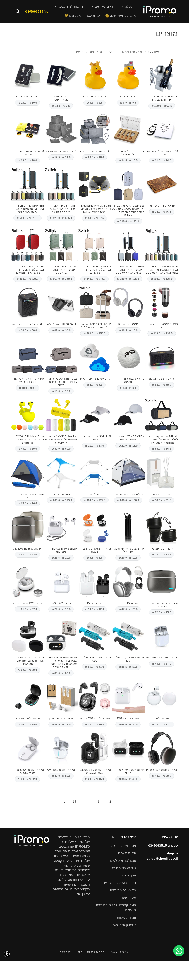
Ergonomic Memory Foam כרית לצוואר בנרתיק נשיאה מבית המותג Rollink (96, 208)
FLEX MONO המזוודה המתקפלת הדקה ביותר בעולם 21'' (98, 269)
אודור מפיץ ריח (161, 494)
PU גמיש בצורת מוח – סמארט (132, 380)
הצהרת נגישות (126, 917)
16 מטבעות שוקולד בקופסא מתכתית (162, 153)
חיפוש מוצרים (127, 853)
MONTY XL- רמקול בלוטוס (27, 324)
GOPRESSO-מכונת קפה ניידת (164, 326)
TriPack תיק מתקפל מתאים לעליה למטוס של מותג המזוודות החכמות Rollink (162, 439)
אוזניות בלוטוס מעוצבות (27, 718)
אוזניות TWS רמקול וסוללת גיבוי (129, 659)
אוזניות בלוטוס (161, 718)
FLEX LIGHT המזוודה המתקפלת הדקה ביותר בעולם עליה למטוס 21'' (130, 269)
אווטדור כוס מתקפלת (161, 548)
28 (74, 801)
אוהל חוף (95, 494)
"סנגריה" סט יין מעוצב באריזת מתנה (65, 98)
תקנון (80, 952)
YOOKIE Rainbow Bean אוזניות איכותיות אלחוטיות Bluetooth (30, 439)
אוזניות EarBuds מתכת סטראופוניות (165, 605)
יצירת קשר (66, 952)
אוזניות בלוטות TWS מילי (61, 770)
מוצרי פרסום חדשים (123, 846)
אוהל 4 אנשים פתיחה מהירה (128, 494)
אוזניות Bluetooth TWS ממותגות (65, 550)
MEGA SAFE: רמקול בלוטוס (61, 324)
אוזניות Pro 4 (94, 603)
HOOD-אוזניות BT (128, 324)
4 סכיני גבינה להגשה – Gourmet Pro (132, 153)
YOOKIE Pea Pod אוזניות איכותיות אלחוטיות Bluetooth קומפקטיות (61, 439)
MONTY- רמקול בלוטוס (161, 378)
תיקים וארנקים (126, 875)
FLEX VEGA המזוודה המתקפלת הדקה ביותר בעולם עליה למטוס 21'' (29, 269)
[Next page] (65, 802)
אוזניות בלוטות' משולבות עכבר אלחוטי (30, 771)
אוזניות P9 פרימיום (128, 603)
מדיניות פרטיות (95, 952)
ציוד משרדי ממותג (124, 868)
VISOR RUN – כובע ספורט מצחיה (95, 438)
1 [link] (122, 802)
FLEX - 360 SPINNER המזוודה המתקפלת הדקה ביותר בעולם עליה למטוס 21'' (161, 269)
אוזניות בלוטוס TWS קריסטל (94, 718)
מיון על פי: (152, 52)
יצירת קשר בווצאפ (124, 925)
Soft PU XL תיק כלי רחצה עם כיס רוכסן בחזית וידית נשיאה (62, 381)
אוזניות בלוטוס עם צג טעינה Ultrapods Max (95, 771)
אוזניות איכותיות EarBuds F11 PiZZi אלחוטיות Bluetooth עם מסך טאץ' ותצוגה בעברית (63, 662)
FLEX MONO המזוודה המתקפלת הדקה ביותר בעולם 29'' (64, 269)
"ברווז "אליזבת (128, 96)
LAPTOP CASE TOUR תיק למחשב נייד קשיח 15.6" (95, 326)
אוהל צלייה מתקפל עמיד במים (30, 496)
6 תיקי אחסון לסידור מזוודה (94, 151)
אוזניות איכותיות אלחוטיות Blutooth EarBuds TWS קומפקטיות (30, 660)
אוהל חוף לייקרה (61, 494)
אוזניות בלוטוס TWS (128, 718)
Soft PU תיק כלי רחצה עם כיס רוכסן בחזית (29, 380)
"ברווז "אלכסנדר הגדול (94, 96)
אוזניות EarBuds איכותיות (27, 548)
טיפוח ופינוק (128, 897)
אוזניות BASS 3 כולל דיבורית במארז (95, 550)
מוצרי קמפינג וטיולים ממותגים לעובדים (116, 907)
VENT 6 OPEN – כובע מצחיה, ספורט (132, 438)
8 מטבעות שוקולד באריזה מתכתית (30, 153)
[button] (129, 6)
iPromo (114, 952)
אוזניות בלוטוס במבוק (61, 718)
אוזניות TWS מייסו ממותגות (161, 657)
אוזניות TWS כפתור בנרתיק (27, 603)
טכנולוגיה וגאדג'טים (123, 860)
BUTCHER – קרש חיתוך (161, 205)
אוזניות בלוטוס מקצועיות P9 (161, 770)
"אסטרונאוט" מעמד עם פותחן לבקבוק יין (165, 98)
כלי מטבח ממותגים (123, 890)
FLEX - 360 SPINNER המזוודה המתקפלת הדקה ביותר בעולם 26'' (63, 208)
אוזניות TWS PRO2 (61, 603)
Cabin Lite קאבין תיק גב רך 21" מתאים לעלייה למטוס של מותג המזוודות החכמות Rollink (128, 210)
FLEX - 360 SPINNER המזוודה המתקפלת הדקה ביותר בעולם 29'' (30, 208)
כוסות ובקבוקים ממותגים (119, 883)
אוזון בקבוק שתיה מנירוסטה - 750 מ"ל (128, 550)
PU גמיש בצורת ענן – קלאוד (94, 378)
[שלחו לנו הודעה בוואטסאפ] (178, 950)
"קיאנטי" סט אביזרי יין (27, 96)
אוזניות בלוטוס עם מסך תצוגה (132, 771)
